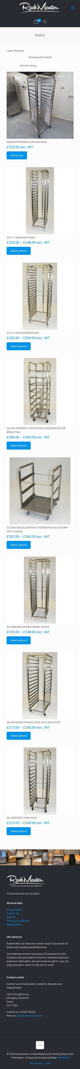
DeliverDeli (63, 1057)
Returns (11, 917)
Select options (18, 250)
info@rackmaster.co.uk (30, 1015)
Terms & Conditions (18, 920)
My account (36, 1063)
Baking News (14, 924)
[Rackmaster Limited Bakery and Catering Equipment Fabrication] (40, 8)
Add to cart (16, 155)
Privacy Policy (14, 909)
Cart (48, 1063)
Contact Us (13, 913)
